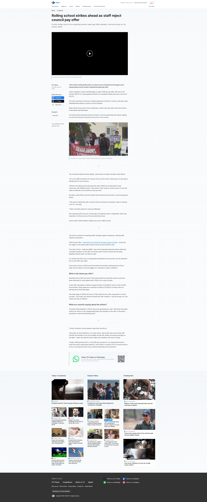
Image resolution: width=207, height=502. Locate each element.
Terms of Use (63, 486)
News (53, 10)
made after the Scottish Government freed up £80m (100, 242)
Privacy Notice (72, 486)
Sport (71, 6)
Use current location (141, 2)
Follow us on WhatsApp (113, 482)
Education (55, 115)
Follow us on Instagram (132, 482)
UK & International (99, 6)
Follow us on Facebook (132, 478)
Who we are (55, 486)
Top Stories (55, 6)
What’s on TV (80, 482)
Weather (123, 2)
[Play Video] (90, 53)
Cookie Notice (89, 486)
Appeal (90, 482)
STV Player (56, 482)
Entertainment (87, 6)
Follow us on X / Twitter (113, 478)
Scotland (60, 10)
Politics (78, 6)
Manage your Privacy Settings (61, 491)
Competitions (67, 482)
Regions (63, 6)
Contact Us (80, 486)
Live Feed (151, 6)
